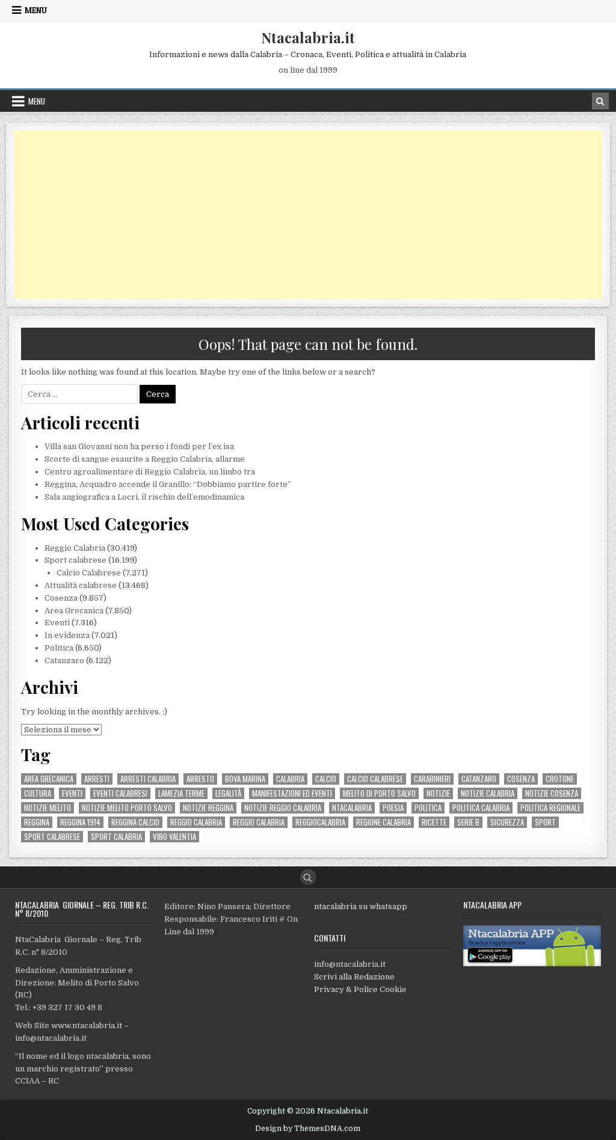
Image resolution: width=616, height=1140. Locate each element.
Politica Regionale (550, 808)
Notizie (438, 793)
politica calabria (481, 808)
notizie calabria (487, 793)
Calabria (290, 779)
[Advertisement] (308, 214)
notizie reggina (208, 808)
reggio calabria (196, 822)
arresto (200, 779)
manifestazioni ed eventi (292, 793)
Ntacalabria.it (308, 37)
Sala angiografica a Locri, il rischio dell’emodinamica (144, 496)
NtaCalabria (352, 808)
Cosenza (61, 597)
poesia (393, 808)
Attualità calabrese (81, 585)
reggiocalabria (320, 822)
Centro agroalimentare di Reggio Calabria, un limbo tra (150, 471)
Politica (59, 647)
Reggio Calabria (75, 548)
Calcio (325, 779)
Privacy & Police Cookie (360, 989)
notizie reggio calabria (282, 808)
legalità (228, 793)
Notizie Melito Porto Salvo (127, 808)
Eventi (57, 622)
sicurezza (507, 822)
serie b (468, 822)
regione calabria (383, 822)
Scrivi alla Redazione (354, 976)
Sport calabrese (75, 560)
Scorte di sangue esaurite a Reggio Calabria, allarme (145, 459)
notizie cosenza (551, 793)
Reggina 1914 (80, 822)
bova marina (245, 779)
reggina (36, 822)
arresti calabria (148, 779)
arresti (96, 779)
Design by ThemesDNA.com (307, 1128)
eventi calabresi (120, 793)
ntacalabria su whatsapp (360, 906)
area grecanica (48, 779)
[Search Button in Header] (600, 101)
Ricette (434, 822)
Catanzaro (64, 660)
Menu (36, 10)
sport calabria (116, 836)
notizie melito (47, 808)
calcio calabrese (375, 779)
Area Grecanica (74, 610)
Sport (545, 822)
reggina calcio (135, 822)
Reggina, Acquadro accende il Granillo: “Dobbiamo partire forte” (168, 484)
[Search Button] (308, 877)
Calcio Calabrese (89, 572)
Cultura (37, 793)
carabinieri (432, 779)
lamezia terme (181, 793)
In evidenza (67, 635)
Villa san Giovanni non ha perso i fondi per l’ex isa (139, 446)
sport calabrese (52, 836)
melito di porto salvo (379, 793)
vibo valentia (174, 836)
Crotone (560, 779)
